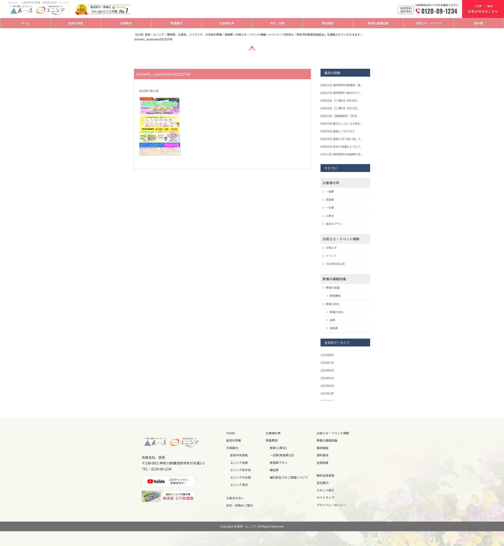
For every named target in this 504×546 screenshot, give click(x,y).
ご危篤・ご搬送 (483, 9)
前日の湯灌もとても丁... (341, 147)
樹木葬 (478, 23)
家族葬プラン (278, 463)
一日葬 (330, 208)
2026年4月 (327, 386)
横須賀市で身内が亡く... (341, 93)
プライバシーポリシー (331, 505)
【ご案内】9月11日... (340, 108)
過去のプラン (334, 224)
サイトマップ (325, 497)
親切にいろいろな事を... (341, 123)
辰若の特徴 (75, 23)
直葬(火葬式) (278, 448)
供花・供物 (277, 23)
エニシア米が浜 (240, 470)
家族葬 (330, 200)
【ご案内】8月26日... (340, 100)
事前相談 (328, 23)
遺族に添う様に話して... (341, 139)
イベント (331, 256)
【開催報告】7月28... (340, 116)
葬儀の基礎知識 (378, 23)
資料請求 (322, 455)
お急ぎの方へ (235, 498)
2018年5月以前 (335, 264)
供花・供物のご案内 (239, 505)
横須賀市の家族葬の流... (341, 154)
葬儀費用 (176, 23)
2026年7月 (327, 363)
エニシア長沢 (239, 485)
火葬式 (330, 216)
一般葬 (330, 191)
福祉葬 (274, 470)
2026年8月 (327, 355)
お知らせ (331, 248)
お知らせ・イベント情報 (340, 238)
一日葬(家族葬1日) (282, 455)
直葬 (332, 320)
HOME (230, 433)
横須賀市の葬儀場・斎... (341, 85)
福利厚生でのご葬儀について (289, 477)
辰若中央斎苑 (239, 455)
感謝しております (338, 131)
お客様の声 (227, 23)
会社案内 (322, 483)
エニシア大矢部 (240, 477)
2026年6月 (327, 370)
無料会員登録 (325, 475)
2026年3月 (327, 393)
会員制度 (322, 463)
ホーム (25, 23)
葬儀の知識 (333, 288)
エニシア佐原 (239, 463)
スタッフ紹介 (325, 490)
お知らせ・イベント (428, 23)
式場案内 (126, 23)
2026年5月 (327, 378)
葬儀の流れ (333, 304)
